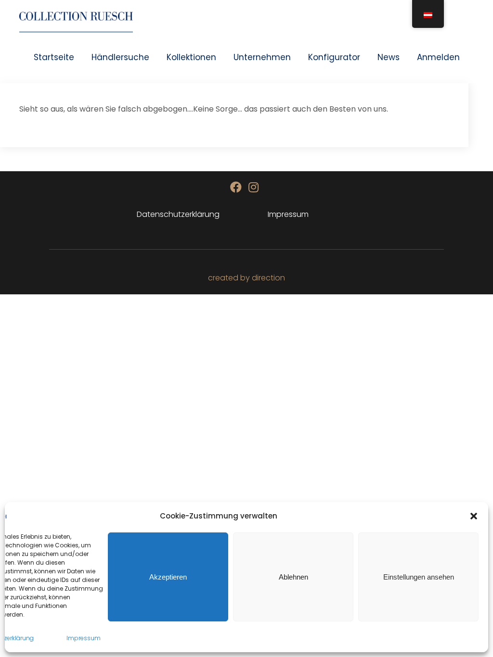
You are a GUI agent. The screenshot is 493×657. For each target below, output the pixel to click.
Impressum (83, 638)
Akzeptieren (168, 577)
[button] (474, 516)
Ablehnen (293, 577)
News (388, 57)
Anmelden (438, 57)
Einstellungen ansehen (418, 577)
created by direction (246, 277)
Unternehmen (262, 57)
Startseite (54, 57)
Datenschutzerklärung (178, 214)
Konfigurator (334, 57)
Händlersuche (120, 57)
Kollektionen (191, 57)
